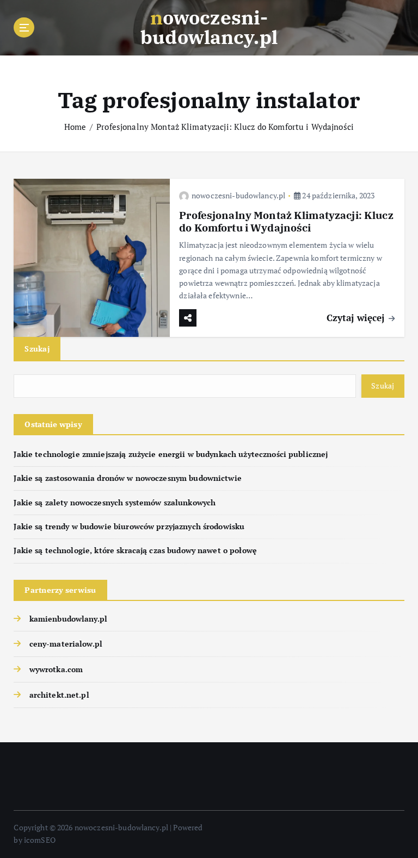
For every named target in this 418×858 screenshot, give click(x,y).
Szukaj (37, 348)
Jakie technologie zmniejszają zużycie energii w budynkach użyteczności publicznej (171, 454)
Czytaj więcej (357, 317)
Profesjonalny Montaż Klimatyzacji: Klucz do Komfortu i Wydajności (225, 126)
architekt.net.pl (59, 695)
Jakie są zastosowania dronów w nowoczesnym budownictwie (127, 478)
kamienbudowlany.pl (68, 619)
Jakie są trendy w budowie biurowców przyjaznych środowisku (129, 526)
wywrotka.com (56, 669)
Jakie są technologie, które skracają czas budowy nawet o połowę (135, 550)
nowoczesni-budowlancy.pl (238, 195)
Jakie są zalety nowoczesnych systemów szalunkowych (115, 503)
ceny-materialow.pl (65, 644)
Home (75, 126)
